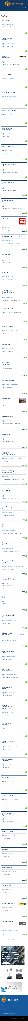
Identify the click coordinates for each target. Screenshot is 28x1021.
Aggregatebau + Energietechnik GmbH (8, 453)
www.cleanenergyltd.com (10, 871)
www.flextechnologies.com (10, 330)
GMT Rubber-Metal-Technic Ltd (8, 760)
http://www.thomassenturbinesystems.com (14, 566)
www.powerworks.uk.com (10, 78)
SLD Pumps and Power (9, 92)
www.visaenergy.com (9, 43)
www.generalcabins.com (10, 620)
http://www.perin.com (9, 692)
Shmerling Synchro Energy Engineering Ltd (8, 292)
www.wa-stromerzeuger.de (10, 746)
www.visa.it (7, 227)
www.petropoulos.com (9, 656)
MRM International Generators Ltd (7, 129)
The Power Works (7, 74)
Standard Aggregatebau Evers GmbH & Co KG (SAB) (8, 707)
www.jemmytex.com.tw (10, 496)
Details (23, 32)
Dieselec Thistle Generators (7, 633)
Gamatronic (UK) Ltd (8, 579)
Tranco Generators (7, 795)
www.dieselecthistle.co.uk (10, 640)
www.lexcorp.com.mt (9, 548)
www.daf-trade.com (9, 24)
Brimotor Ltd (6, 435)
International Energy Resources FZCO (8, 471)
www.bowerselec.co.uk (9, 114)
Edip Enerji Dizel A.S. (8, 417)
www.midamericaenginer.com (11, 384)
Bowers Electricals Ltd (9, 110)
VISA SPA (5, 218)
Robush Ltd (5, 777)
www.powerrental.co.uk (10, 276)
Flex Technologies (7, 326)
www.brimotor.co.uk (9, 438)
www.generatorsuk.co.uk (10, 512)
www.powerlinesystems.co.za (11, 819)
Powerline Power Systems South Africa (8, 814)
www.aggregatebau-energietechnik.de (13, 458)
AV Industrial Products (9, 921)
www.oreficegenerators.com (11, 853)
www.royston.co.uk (8, 348)
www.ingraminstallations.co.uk (11, 530)
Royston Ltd (6, 344)
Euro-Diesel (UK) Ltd (8, 236)
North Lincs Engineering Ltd (7, 670)
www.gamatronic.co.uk (9, 583)
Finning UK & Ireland (8, 903)
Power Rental (6, 272)
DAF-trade (5, 20)
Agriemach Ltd (6, 885)
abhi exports (6, 399)
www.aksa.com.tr (8, 170)
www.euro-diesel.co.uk (9, 240)
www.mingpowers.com (9, 835)
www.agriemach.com (9, 889)
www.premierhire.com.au (10, 601)
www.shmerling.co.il (9, 297)
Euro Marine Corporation (6, 363)
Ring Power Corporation (6, 57)
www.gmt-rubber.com (9, 764)
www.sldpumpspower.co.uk (10, 96)
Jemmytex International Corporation (6, 490)
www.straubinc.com (9, 188)
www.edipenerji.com (9, 420)
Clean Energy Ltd (7, 867)
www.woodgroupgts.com (10, 206)
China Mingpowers (7, 831)
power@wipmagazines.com (9, 1013)
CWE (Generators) (7, 146)
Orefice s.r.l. (5, 849)
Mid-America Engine (8, 380)
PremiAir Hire (6, 597)
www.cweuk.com (8, 150)
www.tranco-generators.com (11, 799)
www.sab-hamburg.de (9, 712)
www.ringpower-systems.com (11, 61)
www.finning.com (8, 907)
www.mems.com (8, 260)
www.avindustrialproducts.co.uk (11, 930)
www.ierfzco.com (8, 476)
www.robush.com (8, 781)
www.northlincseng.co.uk (10, 674)
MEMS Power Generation (6, 255)
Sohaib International (8, 308)
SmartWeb (16, 1018)
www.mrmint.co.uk (8, 134)
